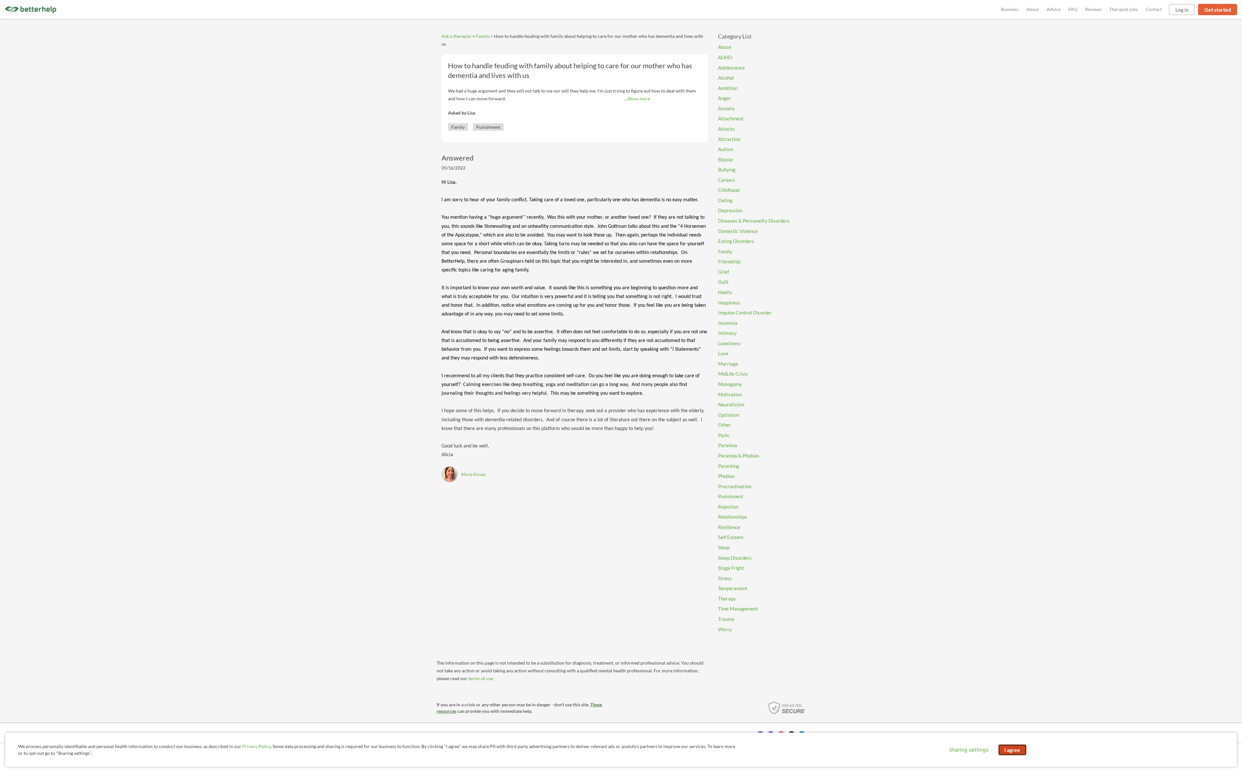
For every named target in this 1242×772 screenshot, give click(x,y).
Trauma (726, 619)
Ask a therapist (456, 36)
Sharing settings (968, 749)
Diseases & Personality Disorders (754, 221)
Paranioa (727, 445)
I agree (1012, 750)
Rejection (728, 507)
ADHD (725, 57)
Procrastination (734, 486)
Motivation (730, 394)
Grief (723, 272)
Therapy (727, 598)
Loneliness (729, 343)
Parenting (728, 466)
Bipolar (726, 159)
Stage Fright (731, 568)
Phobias (726, 476)
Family (482, 36)
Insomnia (727, 323)
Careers (726, 180)
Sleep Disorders (735, 558)
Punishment (488, 127)
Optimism (728, 415)
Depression (730, 210)
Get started (1217, 9)
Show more (638, 98)
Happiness (729, 302)
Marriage (728, 364)
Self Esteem (730, 537)
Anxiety (726, 108)
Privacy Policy (256, 746)
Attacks (726, 129)
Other (724, 425)
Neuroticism (731, 404)
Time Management (738, 609)
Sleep (724, 547)
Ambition (727, 88)
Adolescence (731, 68)
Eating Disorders (736, 241)
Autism (725, 149)
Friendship (729, 261)
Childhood (728, 190)
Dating (725, 200)
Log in (1182, 9)
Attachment (731, 118)
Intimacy (727, 333)
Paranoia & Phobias (738, 455)
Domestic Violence (738, 231)
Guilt (723, 282)
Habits (725, 292)
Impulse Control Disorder (745, 312)
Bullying (726, 169)
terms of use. (481, 678)
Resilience (729, 527)
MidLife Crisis (733, 374)
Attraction (729, 139)
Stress (725, 578)
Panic (724, 435)
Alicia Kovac (473, 474)
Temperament (732, 588)
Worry (725, 629)
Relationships (732, 517)
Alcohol (726, 78)
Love (723, 353)
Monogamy (730, 384)
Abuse (724, 47)
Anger (724, 98)
